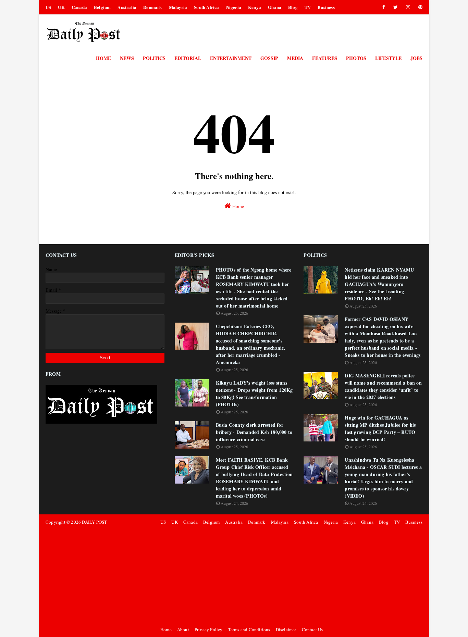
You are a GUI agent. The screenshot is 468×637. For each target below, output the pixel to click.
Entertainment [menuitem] (230, 58)
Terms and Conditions (249, 629)
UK (61, 7)
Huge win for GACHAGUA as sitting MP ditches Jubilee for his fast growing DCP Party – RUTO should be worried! (380, 428)
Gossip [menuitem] (269, 58)
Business (326, 7)
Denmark (152, 7)
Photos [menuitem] (356, 58)
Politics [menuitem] (154, 58)
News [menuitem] (127, 58)
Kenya (254, 7)
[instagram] (408, 7)
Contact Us (312, 629)
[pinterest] (419, 7)
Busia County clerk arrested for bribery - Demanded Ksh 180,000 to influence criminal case (254, 432)
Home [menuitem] (103, 58)
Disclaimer (286, 629)
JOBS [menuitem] (416, 58)
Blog (293, 7)
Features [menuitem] (324, 58)
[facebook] (383, 7)
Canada (79, 7)
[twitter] (395, 7)
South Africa (206, 7)
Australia (127, 7)
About (183, 629)
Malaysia (178, 7)
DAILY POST (94, 522)
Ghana (274, 7)
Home (237, 206)
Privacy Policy (209, 629)
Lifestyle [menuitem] (388, 58)
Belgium (102, 7)
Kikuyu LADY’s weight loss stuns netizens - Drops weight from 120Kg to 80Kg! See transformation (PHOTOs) (254, 393)
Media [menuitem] (295, 58)
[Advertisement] (290, 576)
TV (308, 7)
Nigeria (233, 7)
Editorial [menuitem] (187, 58)
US (48, 7)
